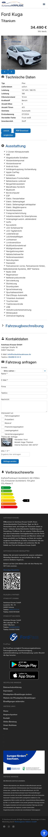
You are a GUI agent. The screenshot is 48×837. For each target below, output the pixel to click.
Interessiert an (7, 413)
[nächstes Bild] (11, 72)
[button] (44, 4)
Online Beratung (10, 722)
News (5, 729)
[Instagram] (9, 827)
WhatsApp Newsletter (11, 570)
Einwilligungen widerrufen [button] (13, 701)
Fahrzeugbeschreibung (25, 326)
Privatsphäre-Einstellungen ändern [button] (17, 694)
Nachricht (5, 399)
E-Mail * (4, 380)
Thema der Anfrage (9, 437)
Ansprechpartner (10, 714)
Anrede (4, 367)
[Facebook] (4, 827)
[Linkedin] (13, 827)
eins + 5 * (5, 451)
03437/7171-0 (14, 609)
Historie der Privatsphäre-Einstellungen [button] (19, 698)
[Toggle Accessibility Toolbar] (44, 833)
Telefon (4, 393)
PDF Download (22, 131)
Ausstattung (16, 146)
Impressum (8, 691)
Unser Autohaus (9, 725)
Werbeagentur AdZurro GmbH (26, 822)
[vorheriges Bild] (4, 72)
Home (5, 711)
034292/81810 (14, 627)
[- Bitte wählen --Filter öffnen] (45, 371)
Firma (3, 386)
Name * (4, 374)
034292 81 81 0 (14, 357)
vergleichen (8, 135)
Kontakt (6, 718)
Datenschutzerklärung (12, 687)
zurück (6, 131)
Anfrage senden (9, 461)
